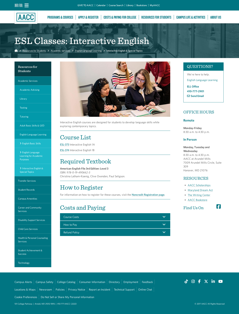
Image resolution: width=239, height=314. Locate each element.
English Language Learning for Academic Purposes (31, 156)
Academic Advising (29, 89)
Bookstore (141, 5)
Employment (131, 281)
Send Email (197, 95)
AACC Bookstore (197, 199)
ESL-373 (64, 144)
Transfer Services (27, 180)
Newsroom (45, 289)
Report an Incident (99, 289)
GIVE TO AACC (85, 5)
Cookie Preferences (26, 297)
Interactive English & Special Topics (31, 170)
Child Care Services (28, 229)
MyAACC (155, 5)
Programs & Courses (60, 17)
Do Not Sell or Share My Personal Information (67, 297)
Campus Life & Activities (190, 17)
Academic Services (60, 50)
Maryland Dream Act (200, 190)
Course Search (116, 5)
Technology (24, 262)
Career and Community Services (29, 209)
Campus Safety (44, 281)
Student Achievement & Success (30, 252)
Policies (60, 289)
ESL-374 (64, 150)
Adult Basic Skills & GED (32, 125)
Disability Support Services (31, 220)
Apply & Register (88, 17)
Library (129, 5)
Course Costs (71, 216)
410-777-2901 (195, 91)
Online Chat (145, 289)
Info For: (19, 5)
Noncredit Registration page (148, 194)
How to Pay (70, 224)
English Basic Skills (31, 143)
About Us (215, 17)
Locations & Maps (25, 289)
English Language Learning (88, 50)
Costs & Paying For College (120, 17)
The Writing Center (199, 195)
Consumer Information (92, 281)
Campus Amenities (27, 198)
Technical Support (124, 289)
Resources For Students (156, 17)
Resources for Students (34, 50)
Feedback (147, 281)
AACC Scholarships (199, 185)
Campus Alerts (23, 281)
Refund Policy (71, 232)
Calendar (101, 5)
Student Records (26, 189)
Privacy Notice (76, 289)
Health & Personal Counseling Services (33, 240)
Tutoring (24, 116)
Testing (23, 107)
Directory (114, 281)
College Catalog (66, 281)
